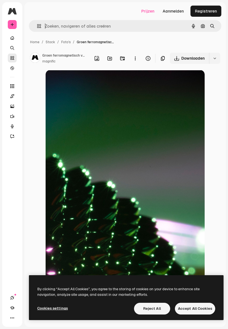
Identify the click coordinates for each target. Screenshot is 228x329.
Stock (50, 42)
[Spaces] (12, 96)
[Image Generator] (12, 106)
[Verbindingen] (12, 297)
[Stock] (12, 58)
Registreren (206, 11)
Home (34, 42)
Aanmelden (173, 11)
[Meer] (12, 317)
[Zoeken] (12, 47)
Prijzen (147, 11)
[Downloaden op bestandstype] (214, 58)
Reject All (152, 308)
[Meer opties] (135, 58)
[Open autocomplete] (36, 26)
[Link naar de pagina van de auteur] (35, 58)
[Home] (12, 37)
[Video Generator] (12, 116)
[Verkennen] (12, 68)
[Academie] (12, 307)
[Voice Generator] (12, 126)
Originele (82, 80)
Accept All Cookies (195, 308)
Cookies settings (52, 308)
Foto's (66, 42)
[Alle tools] (12, 86)
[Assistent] (12, 136)
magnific (49, 61)
